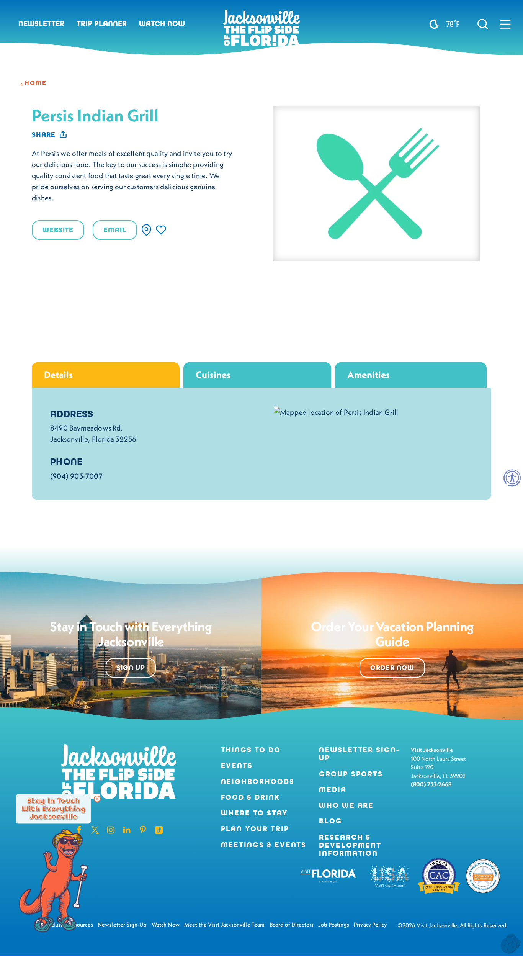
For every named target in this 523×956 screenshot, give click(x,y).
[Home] (261, 30)
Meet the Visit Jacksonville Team (224, 924)
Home (36, 83)
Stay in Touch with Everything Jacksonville (53, 808)
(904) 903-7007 (76, 476)
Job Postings (333, 924)
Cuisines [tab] (213, 374)
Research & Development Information (350, 845)
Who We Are (346, 805)
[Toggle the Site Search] (483, 24)
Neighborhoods (257, 782)
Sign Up (130, 667)
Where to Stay (254, 813)
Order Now (392, 667)
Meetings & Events (264, 845)
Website (58, 230)
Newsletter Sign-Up (359, 754)
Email (114, 230)
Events (237, 765)
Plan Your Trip (255, 829)
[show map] (146, 230)
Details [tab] (58, 374)
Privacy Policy (370, 924)
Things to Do (251, 750)
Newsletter (41, 23)
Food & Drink (250, 797)
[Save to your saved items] (161, 230)
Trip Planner (102, 23)
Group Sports (351, 774)
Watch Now (162, 23)
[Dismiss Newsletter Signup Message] (97, 799)
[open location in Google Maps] (336, 411)
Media (332, 790)
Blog (330, 821)
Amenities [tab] (368, 374)
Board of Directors (292, 924)
